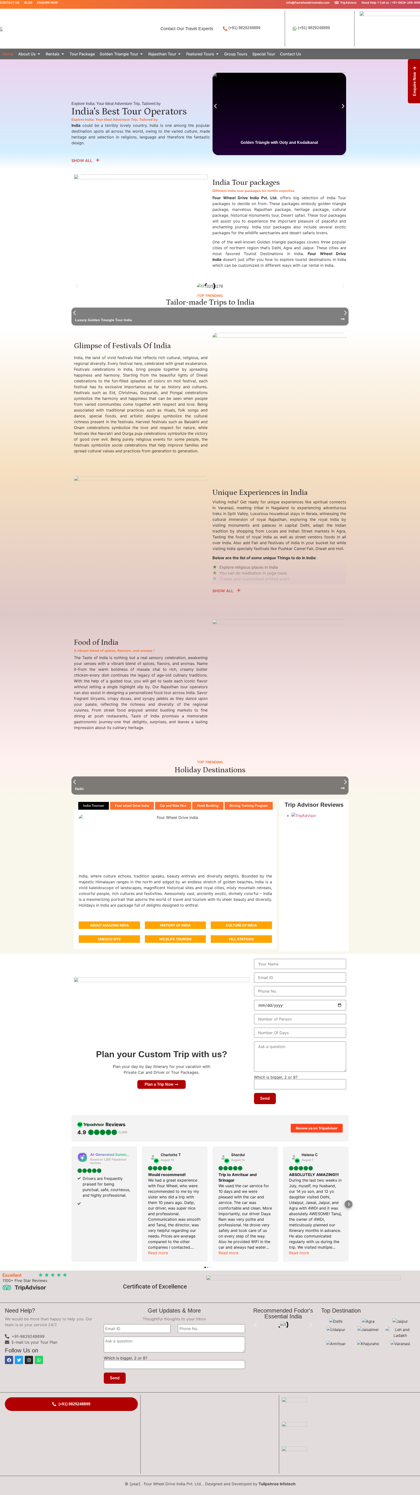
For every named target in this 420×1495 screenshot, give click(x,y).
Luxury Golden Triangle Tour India (103, 320)
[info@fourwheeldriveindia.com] (283, 2)
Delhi (79, 789)
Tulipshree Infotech (277, 1483)
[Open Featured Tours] (217, 54)
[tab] (93, 806)
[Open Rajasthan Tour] (179, 54)
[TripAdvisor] (336, 2)
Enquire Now (47, 2)
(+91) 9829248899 (244, 28)
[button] (215, 106)
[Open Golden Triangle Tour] (141, 54)
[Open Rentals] (63, 54)
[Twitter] (19, 1360)
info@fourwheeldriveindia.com (308, 2)
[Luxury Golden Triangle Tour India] (343, 319)
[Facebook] (9, 1360)
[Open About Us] (39, 54)
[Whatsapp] (39, 1360)
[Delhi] (343, 788)
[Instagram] (29, 1360)
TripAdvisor (348, 2)
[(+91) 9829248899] (225, 28)
